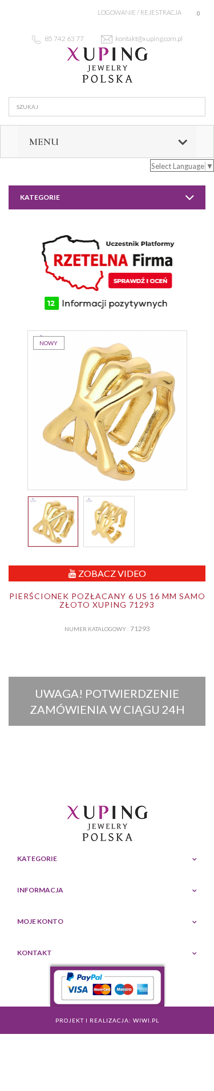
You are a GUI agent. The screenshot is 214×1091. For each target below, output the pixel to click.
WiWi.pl (146, 1020)
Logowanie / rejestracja (139, 12)
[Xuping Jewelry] (107, 65)
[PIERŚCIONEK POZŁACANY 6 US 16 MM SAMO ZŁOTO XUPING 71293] (53, 521)
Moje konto (40, 921)
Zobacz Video (111, 573)
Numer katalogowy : (96, 628)
